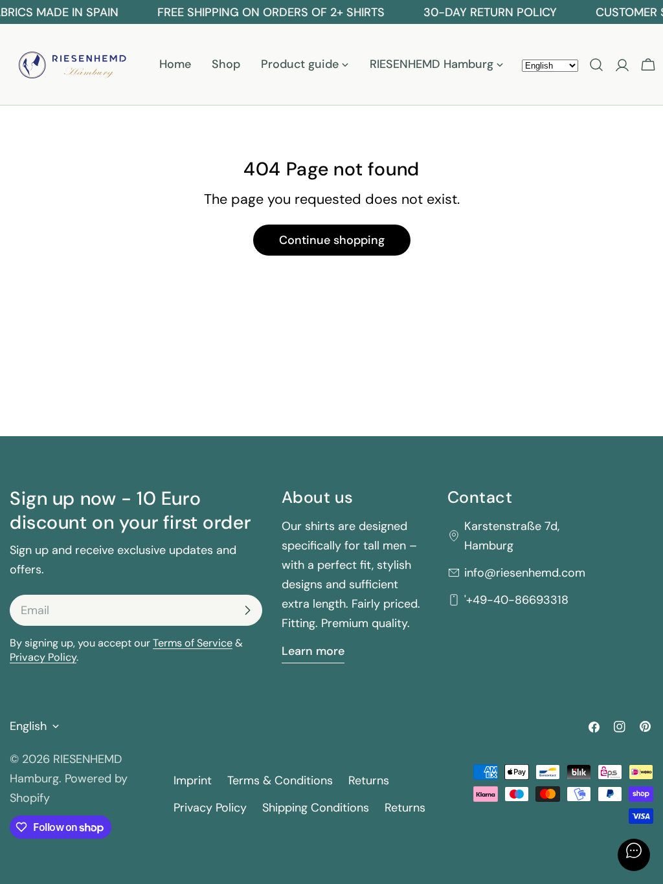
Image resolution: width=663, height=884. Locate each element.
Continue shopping (332, 240)
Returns (368, 780)
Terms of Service (192, 643)
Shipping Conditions (315, 807)
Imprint (193, 780)
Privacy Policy (43, 657)
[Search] (596, 65)
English (28, 726)
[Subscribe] (247, 610)
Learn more (313, 651)
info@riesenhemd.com (524, 572)
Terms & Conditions (280, 780)
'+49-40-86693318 (516, 600)
